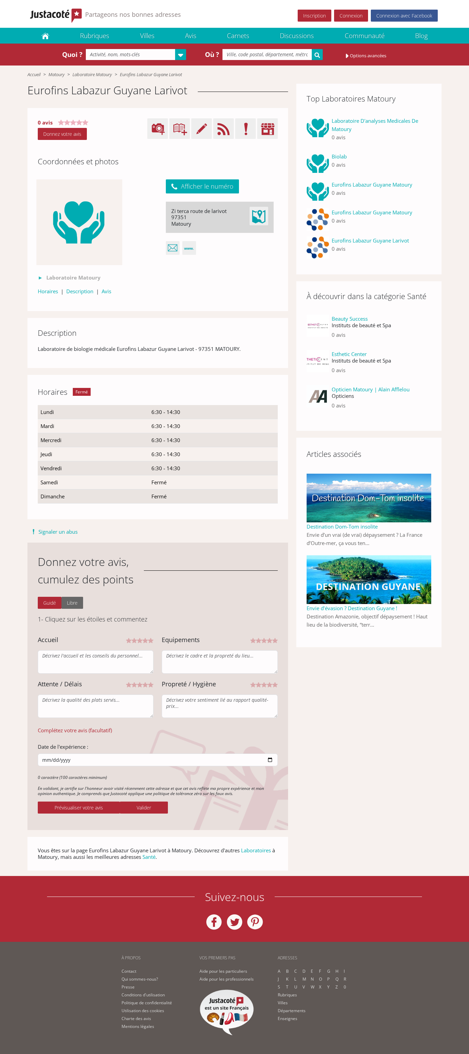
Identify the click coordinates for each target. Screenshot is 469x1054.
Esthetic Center (349, 354)
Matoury (56, 74)
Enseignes (287, 1018)
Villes (147, 35)
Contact (129, 971)
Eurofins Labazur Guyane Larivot (370, 240)
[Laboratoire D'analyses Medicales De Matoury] (318, 132)
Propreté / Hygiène (189, 684)
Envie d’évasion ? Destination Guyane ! (352, 608)
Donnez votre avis (62, 134)
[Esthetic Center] (318, 365)
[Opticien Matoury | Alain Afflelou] (318, 400)
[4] (145, 640)
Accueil (34, 74)
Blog (421, 35)
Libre (72, 603)
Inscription (314, 15)
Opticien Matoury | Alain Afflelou (371, 389)
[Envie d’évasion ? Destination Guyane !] (369, 579)
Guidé (49, 603)
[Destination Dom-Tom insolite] (369, 497)
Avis (190, 35)
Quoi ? (72, 54)
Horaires (48, 291)
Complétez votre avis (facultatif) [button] (75, 730)
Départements (292, 1010)
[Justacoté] (45, 36)
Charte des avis (136, 1018)
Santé (149, 856)
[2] (134, 640)
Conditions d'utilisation (143, 994)
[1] (128, 640)
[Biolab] (318, 163)
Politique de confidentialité (147, 1002)
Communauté (365, 35)
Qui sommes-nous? (140, 979)
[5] (150, 640)
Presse (128, 987)
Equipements (181, 640)
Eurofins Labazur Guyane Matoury (372, 184)
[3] (139, 640)
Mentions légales (138, 1026)
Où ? (212, 54)
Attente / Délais (60, 684)
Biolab (339, 156)
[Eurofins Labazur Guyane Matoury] (318, 191)
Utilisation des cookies (143, 1010)
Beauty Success (350, 318)
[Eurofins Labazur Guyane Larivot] (318, 247)
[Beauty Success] (318, 329)
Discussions (297, 35)
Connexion (351, 15)
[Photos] (79, 222)
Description (79, 291)
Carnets (238, 35)
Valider (144, 807)
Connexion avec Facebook (404, 15)
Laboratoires (256, 850)
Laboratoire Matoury (92, 74)
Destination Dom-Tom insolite (342, 526)
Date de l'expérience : (63, 746)
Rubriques (94, 35)
